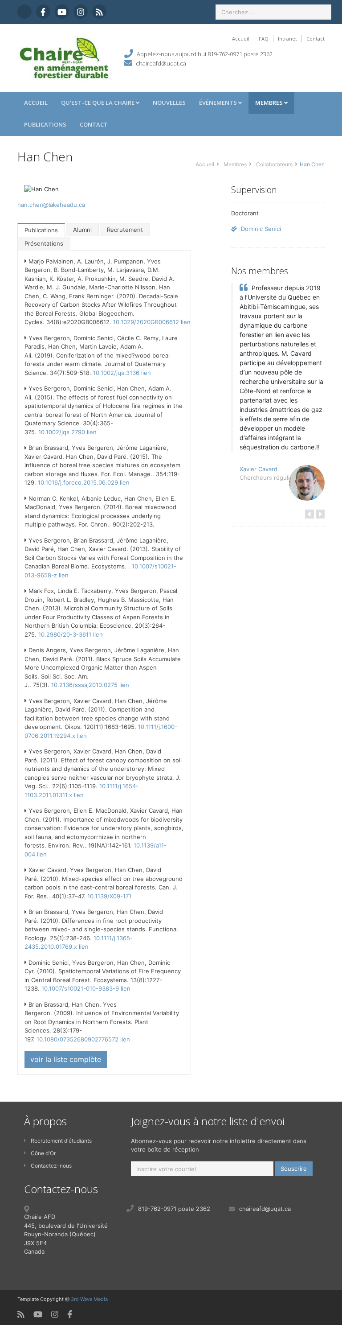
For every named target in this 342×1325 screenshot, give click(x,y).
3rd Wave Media (89, 1299)
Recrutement (125, 229)
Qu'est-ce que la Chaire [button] (98, 103)
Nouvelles (169, 103)
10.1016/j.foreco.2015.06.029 (78, 482)
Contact (315, 38)
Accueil (240, 38)
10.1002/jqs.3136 (116, 372)
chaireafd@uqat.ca (161, 63)
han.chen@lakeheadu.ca (51, 204)
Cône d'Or (43, 1153)
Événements (218, 103)
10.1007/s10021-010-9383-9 (80, 988)
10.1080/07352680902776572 (77, 1039)
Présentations (43, 243)
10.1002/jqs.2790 (61, 432)
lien (186, 321)
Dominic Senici (260, 228)
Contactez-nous (51, 1165)
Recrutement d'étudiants (61, 1140)
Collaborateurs (274, 164)
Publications (45, 124)
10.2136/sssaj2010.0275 (84, 684)
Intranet (287, 38)
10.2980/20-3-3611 (64, 634)
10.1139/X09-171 (109, 896)
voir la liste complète (65, 1059)
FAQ (264, 38)
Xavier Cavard (258, 469)
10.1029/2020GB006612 (146, 321)
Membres (269, 103)
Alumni (82, 229)
